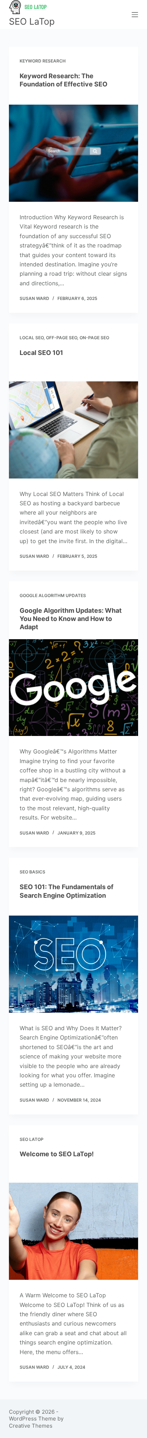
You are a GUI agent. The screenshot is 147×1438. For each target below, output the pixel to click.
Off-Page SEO (61, 337)
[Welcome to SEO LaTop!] (73, 1231)
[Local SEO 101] (73, 430)
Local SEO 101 (41, 352)
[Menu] (135, 14)
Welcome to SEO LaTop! (57, 1154)
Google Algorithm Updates (53, 595)
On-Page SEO (94, 337)
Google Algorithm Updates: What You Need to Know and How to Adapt (71, 619)
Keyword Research (43, 61)
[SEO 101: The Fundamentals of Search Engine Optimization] (73, 964)
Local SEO (32, 337)
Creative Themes (30, 1425)
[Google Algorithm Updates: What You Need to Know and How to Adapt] (73, 687)
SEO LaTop (32, 21)
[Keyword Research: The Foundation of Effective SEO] (73, 153)
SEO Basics (32, 872)
